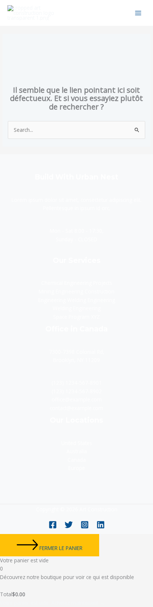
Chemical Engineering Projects (76, 282)
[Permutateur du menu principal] (138, 13)
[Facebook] (53, 525)
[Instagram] (85, 525)
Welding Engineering (77, 308)
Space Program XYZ (76, 316)
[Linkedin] (101, 525)
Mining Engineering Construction (76, 291)
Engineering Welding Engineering (76, 300)
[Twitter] (69, 525)
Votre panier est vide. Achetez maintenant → (52, 602)
